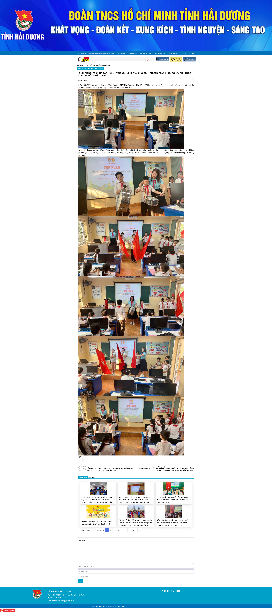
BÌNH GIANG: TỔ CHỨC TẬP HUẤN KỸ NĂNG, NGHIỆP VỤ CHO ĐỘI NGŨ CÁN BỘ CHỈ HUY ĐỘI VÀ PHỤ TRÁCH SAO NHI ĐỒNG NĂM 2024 (105, 469)
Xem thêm (91, 477)
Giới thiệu (121, 53)
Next (134, 530)
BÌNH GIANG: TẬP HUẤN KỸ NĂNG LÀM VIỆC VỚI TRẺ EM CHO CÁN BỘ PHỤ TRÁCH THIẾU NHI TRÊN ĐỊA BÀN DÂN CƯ (135, 500)
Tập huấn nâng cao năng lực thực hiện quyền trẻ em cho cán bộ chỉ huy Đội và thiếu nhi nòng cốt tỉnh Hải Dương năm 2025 (173, 522)
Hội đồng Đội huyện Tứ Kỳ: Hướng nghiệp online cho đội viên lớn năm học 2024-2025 (97, 522)
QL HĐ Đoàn (173, 53)
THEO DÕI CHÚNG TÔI (171, 591)
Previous (100, 530)
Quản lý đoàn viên (187, 53)
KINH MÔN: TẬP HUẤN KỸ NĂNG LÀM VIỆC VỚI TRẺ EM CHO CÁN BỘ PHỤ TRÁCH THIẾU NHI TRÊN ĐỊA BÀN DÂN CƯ (97, 500)
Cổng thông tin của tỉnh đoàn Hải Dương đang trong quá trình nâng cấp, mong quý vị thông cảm (143, 60)
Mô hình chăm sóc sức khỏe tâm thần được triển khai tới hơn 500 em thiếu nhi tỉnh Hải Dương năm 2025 (172, 499)
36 (140, 530)
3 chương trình (145, 53)
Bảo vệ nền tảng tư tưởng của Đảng (102, 53)
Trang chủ (82, 53)
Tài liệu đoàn (132, 53)
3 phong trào (160, 53)
